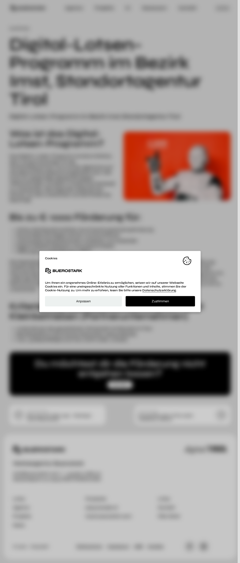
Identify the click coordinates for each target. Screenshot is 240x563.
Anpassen (83, 301)
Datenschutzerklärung (159, 290)
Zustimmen (160, 301)
